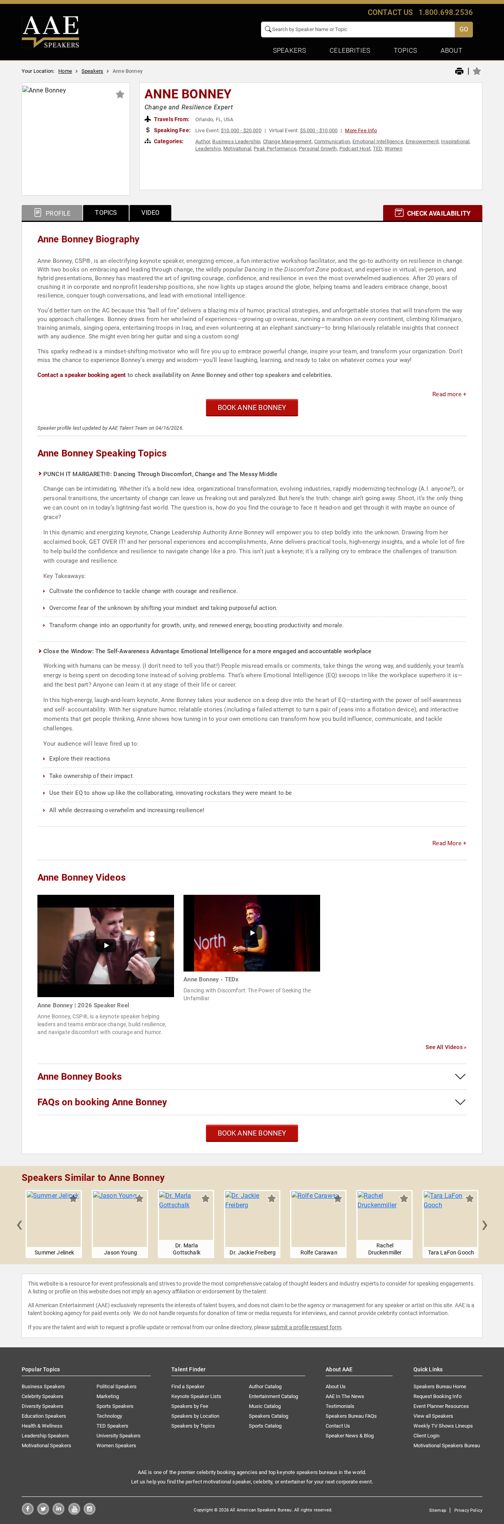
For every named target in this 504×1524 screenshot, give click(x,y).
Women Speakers (116, 1445)
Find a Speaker (187, 1386)
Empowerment (422, 141)
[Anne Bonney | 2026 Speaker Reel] (105, 945)
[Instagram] (89, 1513)
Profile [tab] (57, 213)
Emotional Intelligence (377, 141)
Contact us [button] (390, 12)
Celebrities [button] (350, 50)
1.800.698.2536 (446, 12)
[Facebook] (28, 1513)
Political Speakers (116, 1386)
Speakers (92, 71)
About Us (336, 1386)
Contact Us (338, 1426)
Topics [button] (405, 50)
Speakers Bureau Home (439, 1386)
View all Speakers (433, 1416)
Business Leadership (236, 141)
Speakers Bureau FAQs (351, 1416)
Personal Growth (318, 148)
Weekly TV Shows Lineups (443, 1426)
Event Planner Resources (441, 1406)
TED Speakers (112, 1426)
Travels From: (171, 119)
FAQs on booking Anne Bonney (102, 1102)
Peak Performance (275, 148)
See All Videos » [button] (446, 1047)
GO (464, 29)
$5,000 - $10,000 (319, 130)
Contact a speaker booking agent (81, 375)
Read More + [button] (449, 843)
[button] (19, 1223)
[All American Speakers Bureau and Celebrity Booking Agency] (50, 31)
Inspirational (455, 141)
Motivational (237, 148)
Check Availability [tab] (438, 213)
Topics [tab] (106, 212)
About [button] (451, 50)
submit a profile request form (306, 1327)
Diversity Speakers (42, 1406)
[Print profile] (459, 71)
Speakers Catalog (268, 1416)
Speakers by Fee (189, 1406)
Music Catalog (265, 1406)
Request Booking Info (437, 1396)
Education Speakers (44, 1416)
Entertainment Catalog (273, 1396)
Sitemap (437, 1510)
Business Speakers (43, 1386)
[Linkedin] (58, 1513)
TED (377, 148)
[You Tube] (74, 1513)
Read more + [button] (449, 394)
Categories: (168, 141)
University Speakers (118, 1436)
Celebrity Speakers (42, 1396)
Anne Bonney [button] (188, 94)
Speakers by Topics (193, 1426)
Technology (109, 1416)
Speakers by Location (195, 1416)
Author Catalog (265, 1386)
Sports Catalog (265, 1426)
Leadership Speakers (45, 1436)
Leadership (208, 148)
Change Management (287, 141)
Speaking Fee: (172, 130)
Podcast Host (355, 148)
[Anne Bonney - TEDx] (251, 933)
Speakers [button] (289, 50)
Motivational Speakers (46, 1445)
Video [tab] (150, 212)
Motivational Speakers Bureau (446, 1445)
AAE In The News (345, 1396)
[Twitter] (43, 1513)
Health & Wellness (42, 1426)
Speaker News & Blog (350, 1436)
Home (65, 71)
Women (393, 148)
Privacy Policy (468, 1510)
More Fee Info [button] (361, 130)
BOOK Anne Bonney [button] (252, 407)
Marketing (107, 1396)
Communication (332, 141)
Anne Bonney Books (79, 1076)
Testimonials (340, 1406)
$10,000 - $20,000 (241, 130)
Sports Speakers (114, 1406)
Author (202, 141)
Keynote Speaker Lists (196, 1396)
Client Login (426, 1436)
